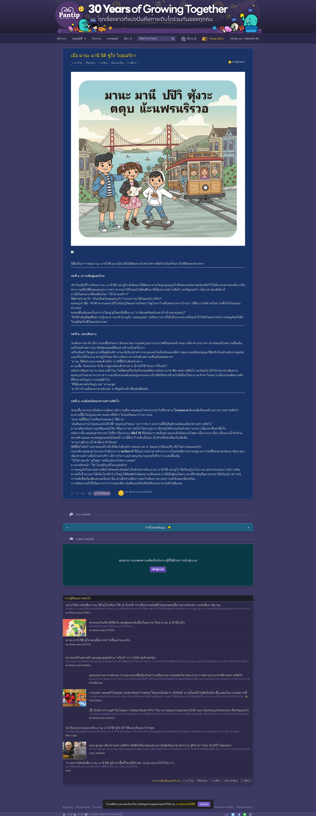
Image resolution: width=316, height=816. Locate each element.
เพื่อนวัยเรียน (117, 63)
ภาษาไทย (77, 63)
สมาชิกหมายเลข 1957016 (78, 644)
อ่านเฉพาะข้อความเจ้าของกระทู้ (105, 814)
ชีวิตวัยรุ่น (90, 63)
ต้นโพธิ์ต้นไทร (95, 683)
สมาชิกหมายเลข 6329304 (138, 492)
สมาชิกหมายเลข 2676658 (101, 630)
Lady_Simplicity (97, 753)
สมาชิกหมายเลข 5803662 (78, 665)
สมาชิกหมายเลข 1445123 (101, 718)
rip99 (68, 770)
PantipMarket (83, 807)
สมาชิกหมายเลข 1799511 (78, 612)
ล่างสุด (80, 814)
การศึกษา (132, 63)
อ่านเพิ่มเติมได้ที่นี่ (185, 804)
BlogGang (68, 807)
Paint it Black (95, 700)
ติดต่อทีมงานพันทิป (224, 807)
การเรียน (103, 63)
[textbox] (156, 38)
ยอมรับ (204, 804)
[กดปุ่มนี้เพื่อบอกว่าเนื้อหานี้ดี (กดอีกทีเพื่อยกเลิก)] (76, 493)
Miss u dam (71, 735)
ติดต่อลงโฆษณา (245, 807)
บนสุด (70, 814)
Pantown (97, 807)
